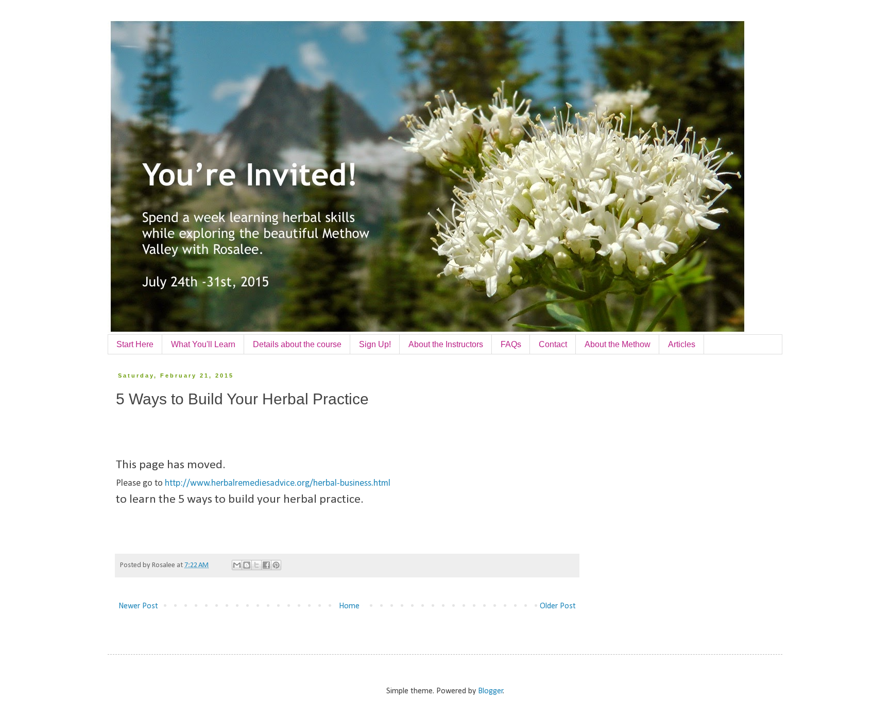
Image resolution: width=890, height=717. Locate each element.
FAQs (511, 344)
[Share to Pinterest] (276, 565)
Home (349, 606)
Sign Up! (375, 344)
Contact (553, 344)
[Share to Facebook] (266, 565)
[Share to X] (256, 565)
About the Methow (618, 344)
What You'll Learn (203, 344)
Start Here (134, 344)
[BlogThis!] (247, 565)
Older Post (558, 606)
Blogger (490, 691)
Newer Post (138, 606)
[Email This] (237, 565)
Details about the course (297, 344)
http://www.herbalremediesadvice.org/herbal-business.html (277, 483)
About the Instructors (445, 344)
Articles (681, 344)
